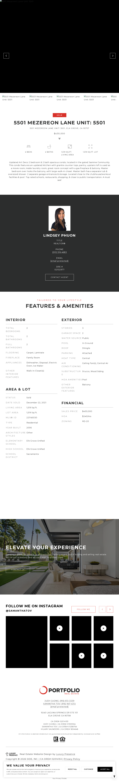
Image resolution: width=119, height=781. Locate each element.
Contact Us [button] (18, 570)
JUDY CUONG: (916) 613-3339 (59, 701)
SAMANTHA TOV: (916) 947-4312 (59, 704)
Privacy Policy (72, 759)
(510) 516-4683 (59, 252)
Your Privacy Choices (59, 778)
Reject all (72, 769)
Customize (88, 769)
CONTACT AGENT (59, 277)
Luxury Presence (65, 754)
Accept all (105, 769)
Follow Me (83, 609)
